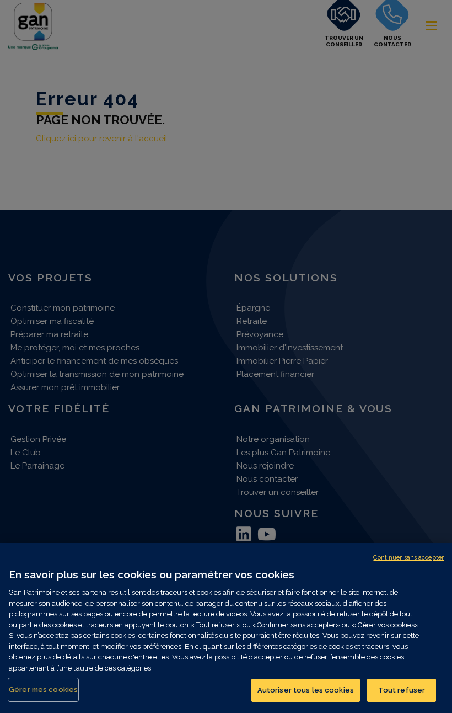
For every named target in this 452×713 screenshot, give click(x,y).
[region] (226, 628)
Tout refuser (402, 690)
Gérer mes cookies (43, 689)
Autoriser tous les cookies (305, 690)
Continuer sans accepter (408, 557)
